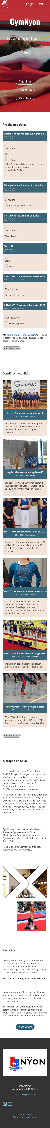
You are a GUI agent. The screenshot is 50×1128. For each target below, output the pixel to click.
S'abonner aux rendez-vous (19, 334)
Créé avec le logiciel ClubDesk (25, 1094)
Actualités (25, 81)
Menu (43, 4)
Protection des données (25, 1117)
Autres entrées (11, 348)
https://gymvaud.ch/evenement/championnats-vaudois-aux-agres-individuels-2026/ (24, 167)
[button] (25, 155)
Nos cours (25, 90)
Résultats (25, 98)
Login (29, 4)
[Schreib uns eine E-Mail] (10, 1104)
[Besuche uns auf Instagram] (5, 1104)
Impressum (25, 1114)
